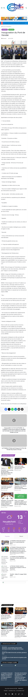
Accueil (4, 26)
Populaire (7, 536)
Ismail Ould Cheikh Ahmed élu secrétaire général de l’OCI (20, 467)
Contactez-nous (12, 690)
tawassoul (4, 38)
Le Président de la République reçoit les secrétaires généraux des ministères (18, 558)
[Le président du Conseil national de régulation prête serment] (7, 481)
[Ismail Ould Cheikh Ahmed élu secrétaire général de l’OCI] (21, 461)
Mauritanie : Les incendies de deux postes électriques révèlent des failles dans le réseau (7, 472)
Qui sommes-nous (20, 690)
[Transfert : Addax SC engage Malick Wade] (5, 576)
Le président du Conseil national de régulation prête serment (6, 487)
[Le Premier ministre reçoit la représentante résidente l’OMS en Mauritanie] (5, 569)
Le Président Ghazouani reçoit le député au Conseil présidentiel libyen (17, 542)
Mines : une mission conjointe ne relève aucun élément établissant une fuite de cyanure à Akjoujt (21, 502)
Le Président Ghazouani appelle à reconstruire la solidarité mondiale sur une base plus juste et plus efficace (6, 675)
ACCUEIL (6, 690)
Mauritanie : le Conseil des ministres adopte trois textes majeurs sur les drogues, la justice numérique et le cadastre (7, 503)
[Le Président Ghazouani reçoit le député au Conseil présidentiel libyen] (5, 542)
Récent (21, 536)
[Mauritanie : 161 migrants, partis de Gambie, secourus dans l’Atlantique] (21, 481)
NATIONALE (8, 26)
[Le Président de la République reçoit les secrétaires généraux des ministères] (5, 560)
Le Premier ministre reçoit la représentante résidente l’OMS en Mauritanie (18, 567)
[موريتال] (14, 18)
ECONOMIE (11, 29)
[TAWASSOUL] (15, 8)
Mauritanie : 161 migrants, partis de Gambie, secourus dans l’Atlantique (21, 487)
